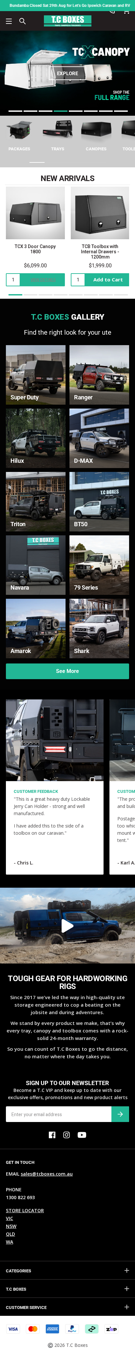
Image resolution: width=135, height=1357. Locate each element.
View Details (43, 280)
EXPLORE (67, 73)
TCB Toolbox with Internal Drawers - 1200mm (100, 252)
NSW (11, 1226)
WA (9, 1242)
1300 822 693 (20, 1197)
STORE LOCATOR (25, 1210)
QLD (10, 1234)
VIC (9, 1218)
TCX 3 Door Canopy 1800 (35, 249)
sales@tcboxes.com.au (47, 1174)
